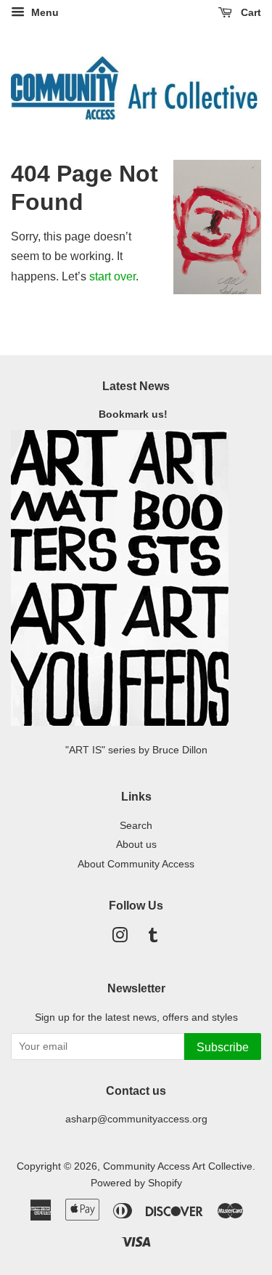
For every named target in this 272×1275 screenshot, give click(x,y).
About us (136, 844)
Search (136, 825)
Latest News (136, 386)
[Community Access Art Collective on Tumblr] (153, 938)
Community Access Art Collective (177, 1166)
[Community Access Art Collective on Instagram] (120, 938)
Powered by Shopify (136, 1183)
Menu (43, 12)
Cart (249, 12)
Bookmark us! (136, 414)
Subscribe (223, 1047)
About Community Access (136, 864)
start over (112, 276)
